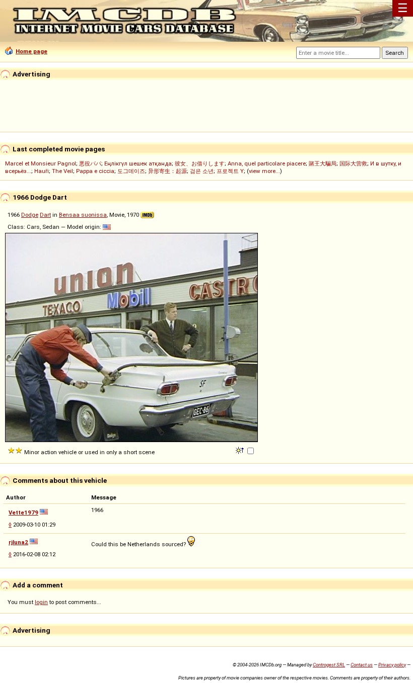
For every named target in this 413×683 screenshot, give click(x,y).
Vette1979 (23, 512)
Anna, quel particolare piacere (267, 163)
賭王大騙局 (322, 163)
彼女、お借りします (200, 163)
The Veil (62, 171)
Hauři (41, 171)
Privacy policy (392, 664)
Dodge (29, 214)
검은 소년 (202, 171)
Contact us (362, 664)
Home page (31, 51)
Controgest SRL (329, 664)
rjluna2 (18, 542)
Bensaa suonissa (83, 214)
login (41, 602)
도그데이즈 (131, 171)
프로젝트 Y (230, 171)
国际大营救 (353, 163)
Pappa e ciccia (95, 171)
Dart (45, 214)
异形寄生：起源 (167, 171)
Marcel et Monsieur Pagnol (40, 163)
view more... (264, 171)
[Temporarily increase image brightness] (240, 449)
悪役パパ (90, 163)
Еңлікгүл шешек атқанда (138, 163)
